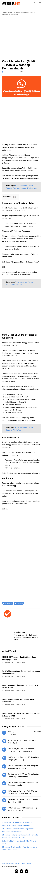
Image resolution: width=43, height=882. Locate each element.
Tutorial (10, 12)
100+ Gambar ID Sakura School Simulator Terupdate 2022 (24, 800)
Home (4, 12)
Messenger (8, 603)
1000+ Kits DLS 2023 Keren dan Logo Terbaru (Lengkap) (23, 809)
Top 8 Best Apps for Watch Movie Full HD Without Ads (24, 741)
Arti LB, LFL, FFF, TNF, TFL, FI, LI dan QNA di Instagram (24, 733)
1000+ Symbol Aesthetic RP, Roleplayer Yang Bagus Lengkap (23, 758)
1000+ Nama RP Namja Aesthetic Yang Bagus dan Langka (23, 783)
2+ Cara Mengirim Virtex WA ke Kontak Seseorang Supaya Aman (23, 775)
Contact (28, 863)
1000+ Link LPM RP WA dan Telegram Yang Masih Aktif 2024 (23, 767)
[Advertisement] (21, 38)
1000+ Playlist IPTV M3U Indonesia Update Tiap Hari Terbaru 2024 (21, 750)
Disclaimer (10, 863)
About (4, 863)
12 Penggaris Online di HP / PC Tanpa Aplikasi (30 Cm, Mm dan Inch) (22, 792)
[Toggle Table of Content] (14, 197)
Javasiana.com (8, 72)
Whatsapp (19, 603)
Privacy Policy (20, 863)
